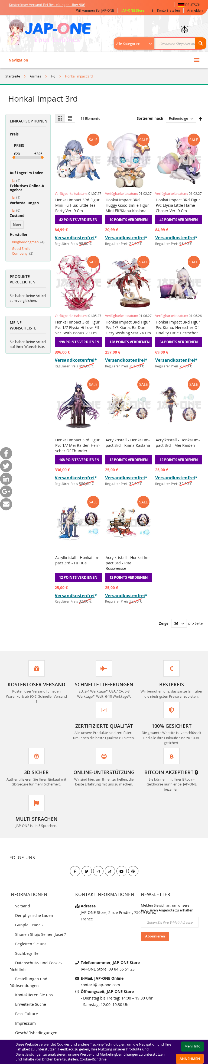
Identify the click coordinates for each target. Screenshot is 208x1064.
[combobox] (163, 43)
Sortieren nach (150, 118)
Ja (16, 180)
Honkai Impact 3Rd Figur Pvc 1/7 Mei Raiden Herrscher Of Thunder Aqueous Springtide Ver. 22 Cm (77, 445)
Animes (35, 76)
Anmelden (195, 10)
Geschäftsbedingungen (36, 1032)
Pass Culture (26, 1013)
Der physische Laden (34, 915)
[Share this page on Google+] (6, 492)
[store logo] (49, 33)
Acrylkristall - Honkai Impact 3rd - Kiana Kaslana (128, 442)
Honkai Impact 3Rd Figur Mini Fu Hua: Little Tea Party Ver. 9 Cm (77, 205)
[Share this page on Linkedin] (6, 479)
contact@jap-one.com (100, 984)
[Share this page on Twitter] (6, 466)
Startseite (12, 76)
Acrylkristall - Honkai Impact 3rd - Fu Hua (77, 560)
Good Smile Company (22, 251)
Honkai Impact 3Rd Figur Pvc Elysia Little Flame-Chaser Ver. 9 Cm (178, 205)
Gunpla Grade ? (29, 924)
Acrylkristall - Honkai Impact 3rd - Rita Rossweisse (128, 563)
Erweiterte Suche (30, 1004)
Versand (22, 905)
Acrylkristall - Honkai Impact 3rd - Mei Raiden (178, 442)
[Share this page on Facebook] (6, 453)
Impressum (25, 1023)
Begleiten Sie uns (31, 943)
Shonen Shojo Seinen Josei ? (40, 934)
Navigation (18, 60)
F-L (53, 76)
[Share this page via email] (6, 504)
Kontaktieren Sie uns (34, 994)
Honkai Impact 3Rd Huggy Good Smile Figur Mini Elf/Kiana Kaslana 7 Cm (128, 205)
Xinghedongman (28, 242)
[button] (190, 4)
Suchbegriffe (26, 953)
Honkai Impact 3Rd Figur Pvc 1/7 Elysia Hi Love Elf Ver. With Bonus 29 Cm (77, 327)
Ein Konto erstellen (166, 10)
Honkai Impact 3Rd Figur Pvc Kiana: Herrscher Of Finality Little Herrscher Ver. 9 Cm (178, 327)
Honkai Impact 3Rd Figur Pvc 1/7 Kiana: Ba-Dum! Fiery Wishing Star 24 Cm (128, 327)
